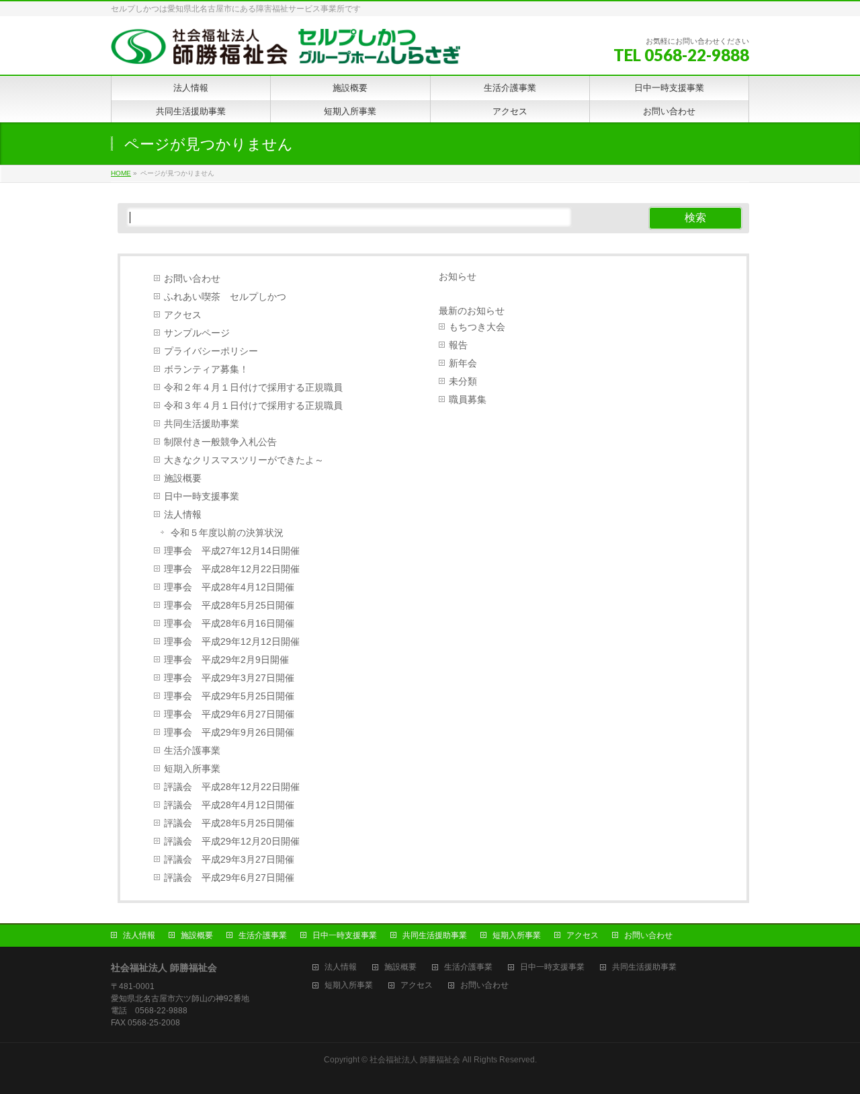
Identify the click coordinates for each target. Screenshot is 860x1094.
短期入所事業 (192, 769)
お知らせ (457, 276)
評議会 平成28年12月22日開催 (232, 787)
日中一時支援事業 (201, 497)
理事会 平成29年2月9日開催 (226, 660)
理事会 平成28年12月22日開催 (232, 569)
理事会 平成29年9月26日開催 (229, 733)
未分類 (463, 382)
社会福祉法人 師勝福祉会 (415, 1059)
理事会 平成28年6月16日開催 (229, 624)
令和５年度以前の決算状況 (227, 533)
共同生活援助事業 (201, 424)
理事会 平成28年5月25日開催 (229, 605)
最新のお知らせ (472, 310)
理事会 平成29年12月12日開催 (232, 642)
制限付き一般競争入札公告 (220, 442)
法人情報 (183, 515)
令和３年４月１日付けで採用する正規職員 (253, 406)
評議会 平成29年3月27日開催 (229, 860)
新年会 (463, 363)
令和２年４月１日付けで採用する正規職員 (253, 388)
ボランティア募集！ (206, 369)
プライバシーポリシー (211, 351)
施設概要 (183, 478)
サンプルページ (197, 333)
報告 (458, 345)
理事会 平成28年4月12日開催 (229, 587)
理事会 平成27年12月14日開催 (232, 551)
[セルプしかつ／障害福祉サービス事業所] (285, 49)
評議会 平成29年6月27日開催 (229, 878)
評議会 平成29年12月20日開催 (232, 841)
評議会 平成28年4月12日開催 (229, 805)
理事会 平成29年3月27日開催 (229, 678)
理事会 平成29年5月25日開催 (229, 696)
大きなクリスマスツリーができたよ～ (244, 460)
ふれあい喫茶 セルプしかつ (225, 297)
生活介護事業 (192, 751)
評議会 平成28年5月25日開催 (229, 823)
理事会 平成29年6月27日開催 (229, 714)
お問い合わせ (192, 279)
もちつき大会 (477, 327)
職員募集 (467, 400)
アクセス (183, 315)
